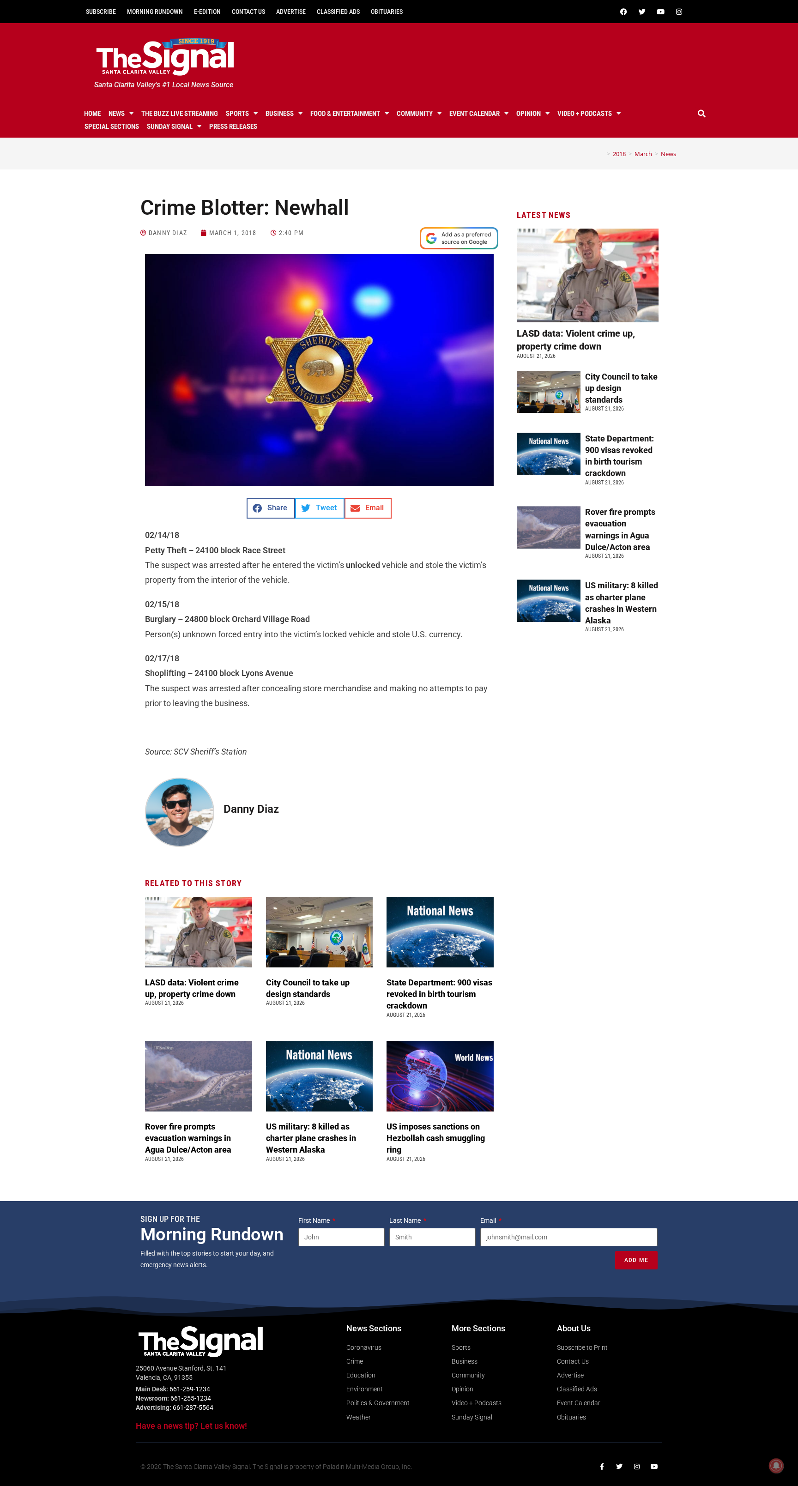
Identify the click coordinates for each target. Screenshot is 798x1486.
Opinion (528, 113)
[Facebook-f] (601, 1466)
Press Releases (233, 126)
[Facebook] (623, 11)
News (117, 113)
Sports (237, 113)
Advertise (291, 11)
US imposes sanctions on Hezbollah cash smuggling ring (436, 1138)
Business (280, 113)
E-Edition (207, 11)
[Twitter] (642, 11)
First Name (314, 1220)
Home (92, 113)
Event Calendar (474, 113)
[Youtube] (660, 11)
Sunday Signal (170, 126)
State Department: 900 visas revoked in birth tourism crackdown (439, 994)
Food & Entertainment (345, 113)
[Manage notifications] (776, 1465)
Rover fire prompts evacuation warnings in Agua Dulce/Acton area (189, 1138)
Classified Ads (338, 11)
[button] (701, 113)
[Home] (601, 154)
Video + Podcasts (584, 113)
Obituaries (387, 11)
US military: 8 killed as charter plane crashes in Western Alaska (311, 1138)
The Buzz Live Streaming (179, 113)
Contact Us (248, 11)
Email (488, 1220)
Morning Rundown (155, 11)
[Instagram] (679, 11)
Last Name (405, 1220)
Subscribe (101, 11)
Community (415, 113)
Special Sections (112, 126)
